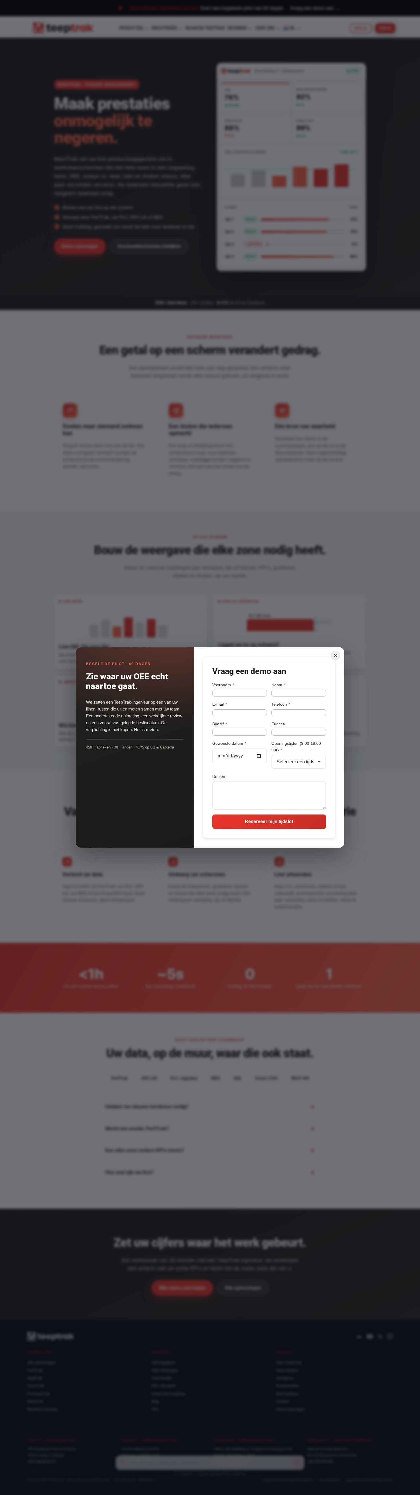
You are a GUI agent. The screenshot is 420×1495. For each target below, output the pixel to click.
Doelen (218, 776)
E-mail (219, 704)
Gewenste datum (229, 743)
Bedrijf (219, 724)
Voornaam (223, 685)
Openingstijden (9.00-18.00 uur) (296, 746)
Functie (278, 724)
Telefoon (280, 704)
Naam (278, 685)
